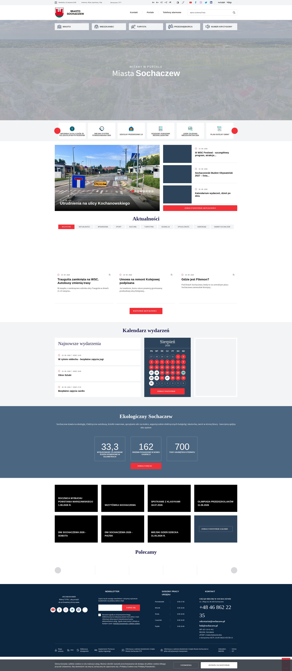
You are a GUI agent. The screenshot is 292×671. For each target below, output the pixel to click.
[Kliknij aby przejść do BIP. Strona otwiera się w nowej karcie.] (229, 2)
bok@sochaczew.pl (208, 617)
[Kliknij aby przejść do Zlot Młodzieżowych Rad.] (215, 367)
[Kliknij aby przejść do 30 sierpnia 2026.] (183, 378)
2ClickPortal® (214, 656)
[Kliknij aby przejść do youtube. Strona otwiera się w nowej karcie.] (190, 2)
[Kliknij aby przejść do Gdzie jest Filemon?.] (208, 251)
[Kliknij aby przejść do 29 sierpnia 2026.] (178, 378)
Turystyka (149, 227)
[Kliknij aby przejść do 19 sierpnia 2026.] (162, 373)
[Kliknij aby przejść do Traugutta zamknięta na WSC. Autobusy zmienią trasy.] (84, 251)
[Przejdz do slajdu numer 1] (132, 191)
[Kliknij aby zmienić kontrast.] (177, 2)
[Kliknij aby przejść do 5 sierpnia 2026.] (162, 362)
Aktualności (84, 227)
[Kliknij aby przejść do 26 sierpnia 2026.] (162, 378)
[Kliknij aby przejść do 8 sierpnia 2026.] (178, 362)
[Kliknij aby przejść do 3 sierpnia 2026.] (151, 362)
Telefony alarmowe (172, 12)
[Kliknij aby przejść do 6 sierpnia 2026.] (167, 362)
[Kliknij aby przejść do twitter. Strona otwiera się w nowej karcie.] (206, 2)
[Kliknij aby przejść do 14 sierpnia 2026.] (173, 367)
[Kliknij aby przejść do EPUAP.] (221, 2)
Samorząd (201, 227)
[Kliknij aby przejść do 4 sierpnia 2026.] (157, 362)
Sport (118, 227)
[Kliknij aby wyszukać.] (234, 12)
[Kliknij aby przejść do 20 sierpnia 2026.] (167, 373)
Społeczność (183, 227)
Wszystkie (66, 227)
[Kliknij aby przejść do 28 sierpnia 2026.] (173, 378)
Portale (152, 12)
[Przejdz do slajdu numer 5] (143, 191)
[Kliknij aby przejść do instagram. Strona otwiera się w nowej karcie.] (200, 2)
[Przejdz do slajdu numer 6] (146, 191)
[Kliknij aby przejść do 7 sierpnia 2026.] (173, 362)
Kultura (132, 227)
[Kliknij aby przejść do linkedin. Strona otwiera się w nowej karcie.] (211, 2)
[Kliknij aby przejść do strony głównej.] (69, 13)
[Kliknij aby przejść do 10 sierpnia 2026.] (151, 367)
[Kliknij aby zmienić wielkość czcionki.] (153, 3)
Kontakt (135, 12)
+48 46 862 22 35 (217, 607)
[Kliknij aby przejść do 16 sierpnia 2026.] (183, 367)
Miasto (66, 26)
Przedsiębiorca (182, 26)
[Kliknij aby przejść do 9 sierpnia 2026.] (183, 362)
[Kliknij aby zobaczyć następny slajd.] (235, 131)
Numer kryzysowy (220, 26)
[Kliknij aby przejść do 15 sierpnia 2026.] (178, 367)
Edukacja (166, 227)
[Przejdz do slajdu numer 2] (135, 191)
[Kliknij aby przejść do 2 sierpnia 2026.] (183, 357)
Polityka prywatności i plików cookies (126, 623)
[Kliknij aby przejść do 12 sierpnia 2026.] (162, 367)
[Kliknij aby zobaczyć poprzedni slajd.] (57, 131)
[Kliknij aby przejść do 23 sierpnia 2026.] (183, 373)
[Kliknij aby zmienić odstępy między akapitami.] (170, 3)
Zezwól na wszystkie (219, 665)
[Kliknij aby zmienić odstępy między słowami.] (166, 3)
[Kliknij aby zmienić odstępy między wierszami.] (161, 3)
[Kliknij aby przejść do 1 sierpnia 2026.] (178, 357)
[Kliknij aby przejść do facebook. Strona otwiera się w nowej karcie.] (195, 2)
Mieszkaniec (106, 26)
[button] (156, 175)
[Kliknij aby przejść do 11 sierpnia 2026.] (157, 367)
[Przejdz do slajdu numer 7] (149, 191)
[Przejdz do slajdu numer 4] (141, 191)
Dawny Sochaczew (222, 227)
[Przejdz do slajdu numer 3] (138, 191)
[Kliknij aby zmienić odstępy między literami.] (157, 3)
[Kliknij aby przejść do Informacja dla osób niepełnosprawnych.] (183, 2)
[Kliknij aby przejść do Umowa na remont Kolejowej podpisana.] (146, 251)
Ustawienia (187, 665)
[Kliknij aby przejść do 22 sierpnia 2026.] (178, 373)
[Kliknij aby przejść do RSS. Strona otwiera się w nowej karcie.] (110, 275)
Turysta (141, 26)
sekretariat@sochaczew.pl (212, 613)
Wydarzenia (103, 227)
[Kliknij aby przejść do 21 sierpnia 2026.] (173, 373)
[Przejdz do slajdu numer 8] (152, 191)
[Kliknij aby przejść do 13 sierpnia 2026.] (167, 367)
